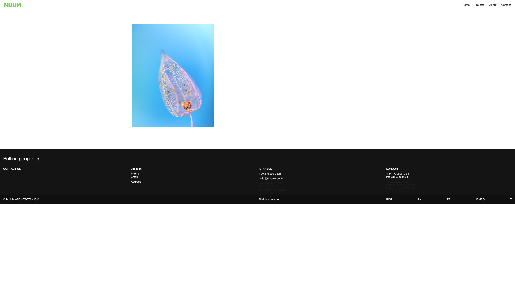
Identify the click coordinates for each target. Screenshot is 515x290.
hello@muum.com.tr (271, 178)
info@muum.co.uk (397, 176)
